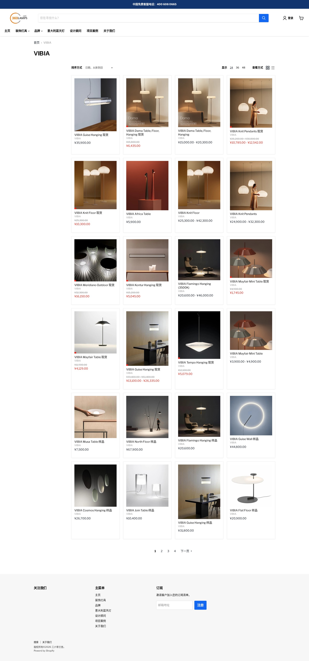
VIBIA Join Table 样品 (140, 510)
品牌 (37, 31)
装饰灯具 (22, 31)
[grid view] (267, 67)
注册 (200, 605)
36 (237, 67)
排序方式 (76, 67)
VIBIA (77, 138)
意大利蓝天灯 (56, 31)
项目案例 (92, 31)
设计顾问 (75, 31)
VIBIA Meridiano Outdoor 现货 (94, 285)
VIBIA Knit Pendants (243, 214)
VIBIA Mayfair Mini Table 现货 (249, 281)
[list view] (272, 67)
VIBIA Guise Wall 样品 (244, 439)
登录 (290, 18)
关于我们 (109, 31)
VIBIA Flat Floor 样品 (244, 510)
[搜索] (264, 18)
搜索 (36, 642)
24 (231, 67)
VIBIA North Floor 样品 (141, 441)
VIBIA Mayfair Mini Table (246, 353)
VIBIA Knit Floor (189, 213)
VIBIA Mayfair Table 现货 (90, 357)
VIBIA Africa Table (138, 214)
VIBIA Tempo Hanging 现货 (196, 362)
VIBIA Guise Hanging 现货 (91, 135)
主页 (7, 31)
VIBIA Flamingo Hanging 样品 (197, 440)
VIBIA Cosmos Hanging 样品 (93, 510)
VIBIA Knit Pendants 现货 (246, 131)
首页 (37, 42)
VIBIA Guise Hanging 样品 (195, 522)
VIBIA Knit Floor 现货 (88, 213)
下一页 (185, 551)
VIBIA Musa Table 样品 (89, 441)
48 (243, 67)
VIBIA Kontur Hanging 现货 (144, 285)
